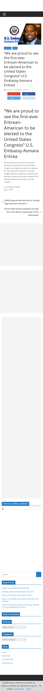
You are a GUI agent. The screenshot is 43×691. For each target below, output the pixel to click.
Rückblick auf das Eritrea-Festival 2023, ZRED (18, 592)
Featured (7, 48)
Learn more (19, 689)
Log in (4, 652)
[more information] (8, 102)
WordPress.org (7, 663)
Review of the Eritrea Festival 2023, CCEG (16, 595)
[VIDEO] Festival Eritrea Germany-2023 (15, 588)
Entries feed (6, 656)
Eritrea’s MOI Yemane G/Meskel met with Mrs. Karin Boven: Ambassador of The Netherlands (21, 212)
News (15, 48)
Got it (28, 689)
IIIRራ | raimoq (24, 90)
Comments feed (7, 659)
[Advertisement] (21, 244)
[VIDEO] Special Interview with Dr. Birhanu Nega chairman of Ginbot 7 (22, 202)
